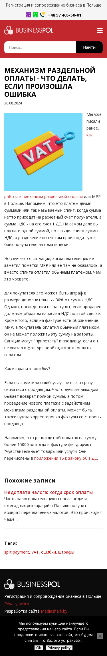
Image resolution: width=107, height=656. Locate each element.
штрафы (66, 552)
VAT (35, 552)
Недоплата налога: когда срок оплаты (48, 492)
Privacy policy (16, 603)
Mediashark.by (54, 611)
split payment (16, 552)
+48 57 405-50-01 (64, 15)
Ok (38, 648)
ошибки (48, 552)
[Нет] (100, 636)
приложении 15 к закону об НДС (65, 458)
